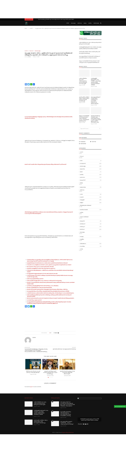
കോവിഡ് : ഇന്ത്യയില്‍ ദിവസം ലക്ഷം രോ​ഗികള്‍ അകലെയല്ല (39, 287)
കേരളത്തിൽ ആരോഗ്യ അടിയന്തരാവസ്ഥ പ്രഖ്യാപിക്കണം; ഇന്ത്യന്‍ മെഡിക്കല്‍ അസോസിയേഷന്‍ (47, 263)
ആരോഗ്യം (90, 169)
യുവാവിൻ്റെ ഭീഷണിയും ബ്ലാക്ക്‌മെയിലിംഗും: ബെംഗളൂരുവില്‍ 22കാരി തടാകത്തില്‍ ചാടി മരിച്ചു (65, 413)
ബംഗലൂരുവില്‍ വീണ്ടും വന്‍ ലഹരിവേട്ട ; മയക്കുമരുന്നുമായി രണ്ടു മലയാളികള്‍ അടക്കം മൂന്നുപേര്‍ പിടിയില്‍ (48, 291)
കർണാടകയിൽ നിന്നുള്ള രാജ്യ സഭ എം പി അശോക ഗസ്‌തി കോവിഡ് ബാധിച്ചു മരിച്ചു (44, 280)
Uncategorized (90, 163)
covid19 (31, 28)
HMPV (90, 160)
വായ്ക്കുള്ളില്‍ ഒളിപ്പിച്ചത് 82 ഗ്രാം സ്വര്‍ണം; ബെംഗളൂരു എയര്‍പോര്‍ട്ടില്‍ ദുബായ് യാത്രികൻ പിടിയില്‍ (96, 81)
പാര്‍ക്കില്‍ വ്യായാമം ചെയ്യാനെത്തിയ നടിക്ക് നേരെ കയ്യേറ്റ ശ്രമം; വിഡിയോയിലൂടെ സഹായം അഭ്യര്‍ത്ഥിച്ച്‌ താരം (50, 293)
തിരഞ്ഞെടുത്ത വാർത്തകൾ (85, 205)
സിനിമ (81, 249)
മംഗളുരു (90, 236)
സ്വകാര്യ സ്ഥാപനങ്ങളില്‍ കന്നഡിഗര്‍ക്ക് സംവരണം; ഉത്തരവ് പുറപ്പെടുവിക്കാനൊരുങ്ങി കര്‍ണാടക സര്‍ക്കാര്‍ (49, 264)
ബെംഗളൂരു (73, 23)
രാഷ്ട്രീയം (82, 239)
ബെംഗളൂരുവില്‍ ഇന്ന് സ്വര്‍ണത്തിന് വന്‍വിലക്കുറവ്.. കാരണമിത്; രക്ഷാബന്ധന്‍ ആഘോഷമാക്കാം (95, 100)
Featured (31, 50)
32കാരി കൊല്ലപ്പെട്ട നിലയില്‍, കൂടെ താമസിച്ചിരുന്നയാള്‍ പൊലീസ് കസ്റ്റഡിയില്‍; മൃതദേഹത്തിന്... (56, 19)
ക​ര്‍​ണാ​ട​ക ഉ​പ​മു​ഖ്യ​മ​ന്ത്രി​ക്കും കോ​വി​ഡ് (35, 278)
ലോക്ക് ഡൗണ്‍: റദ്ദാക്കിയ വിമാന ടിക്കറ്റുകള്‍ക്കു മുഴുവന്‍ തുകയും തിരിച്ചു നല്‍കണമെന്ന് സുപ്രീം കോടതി (45, 164)
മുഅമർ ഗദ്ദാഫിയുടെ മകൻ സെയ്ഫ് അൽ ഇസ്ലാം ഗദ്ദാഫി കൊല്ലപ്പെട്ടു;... (50, 372)
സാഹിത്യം (90, 246)
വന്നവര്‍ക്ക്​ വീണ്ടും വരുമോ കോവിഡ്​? (34, 300)
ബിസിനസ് (90, 229)
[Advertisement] (63, 9)
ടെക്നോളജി (90, 199)
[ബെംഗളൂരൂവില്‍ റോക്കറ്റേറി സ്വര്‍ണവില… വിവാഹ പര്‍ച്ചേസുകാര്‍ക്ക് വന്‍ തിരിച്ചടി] (55, 423)
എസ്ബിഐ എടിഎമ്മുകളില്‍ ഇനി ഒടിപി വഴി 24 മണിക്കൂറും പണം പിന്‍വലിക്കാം (42, 285)
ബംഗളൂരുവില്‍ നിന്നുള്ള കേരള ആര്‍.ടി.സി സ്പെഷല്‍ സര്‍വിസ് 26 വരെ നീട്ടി (42, 273)
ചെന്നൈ (90, 197)
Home (67, 23)
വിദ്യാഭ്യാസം (90, 243)
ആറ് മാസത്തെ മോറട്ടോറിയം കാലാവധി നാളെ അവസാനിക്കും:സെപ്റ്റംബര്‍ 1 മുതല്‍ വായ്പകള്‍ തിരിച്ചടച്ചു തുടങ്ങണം (50, 298)
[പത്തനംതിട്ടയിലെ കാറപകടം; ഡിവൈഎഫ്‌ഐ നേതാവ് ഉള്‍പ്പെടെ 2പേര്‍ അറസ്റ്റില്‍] (84, 73)
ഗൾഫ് (90, 194)
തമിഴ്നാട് (90, 202)
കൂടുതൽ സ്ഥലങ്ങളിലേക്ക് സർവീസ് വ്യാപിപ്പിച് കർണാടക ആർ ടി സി (41, 268)
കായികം (90, 174)
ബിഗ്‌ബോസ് (90, 223)
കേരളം (85, 23)
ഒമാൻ (90, 171)
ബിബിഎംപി (90, 226)
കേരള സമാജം (90, 187)
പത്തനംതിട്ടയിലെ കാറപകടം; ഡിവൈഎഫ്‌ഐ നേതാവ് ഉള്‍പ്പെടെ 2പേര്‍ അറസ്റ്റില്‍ (83, 81)
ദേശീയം (90, 23)
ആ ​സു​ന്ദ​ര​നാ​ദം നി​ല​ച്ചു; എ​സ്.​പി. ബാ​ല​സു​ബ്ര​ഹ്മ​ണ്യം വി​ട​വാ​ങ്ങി (40, 266)
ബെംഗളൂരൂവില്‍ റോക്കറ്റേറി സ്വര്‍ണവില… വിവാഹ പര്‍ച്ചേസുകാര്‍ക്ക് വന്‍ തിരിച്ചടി (66, 423)
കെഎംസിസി (90, 180)
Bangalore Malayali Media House (68, 432)
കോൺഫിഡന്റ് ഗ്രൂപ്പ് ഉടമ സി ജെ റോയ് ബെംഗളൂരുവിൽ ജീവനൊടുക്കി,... (67, 372)
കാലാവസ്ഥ (90, 177)
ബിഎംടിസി (90, 221)
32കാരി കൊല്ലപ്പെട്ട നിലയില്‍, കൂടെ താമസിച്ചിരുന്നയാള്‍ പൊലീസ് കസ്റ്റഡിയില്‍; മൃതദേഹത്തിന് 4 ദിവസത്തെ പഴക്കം (96, 119)
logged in (31, 386)
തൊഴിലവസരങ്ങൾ (90, 209)
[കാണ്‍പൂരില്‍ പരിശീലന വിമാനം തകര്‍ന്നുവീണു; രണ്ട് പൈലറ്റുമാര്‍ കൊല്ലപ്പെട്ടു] (84, 91)
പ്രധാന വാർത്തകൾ (84, 216)
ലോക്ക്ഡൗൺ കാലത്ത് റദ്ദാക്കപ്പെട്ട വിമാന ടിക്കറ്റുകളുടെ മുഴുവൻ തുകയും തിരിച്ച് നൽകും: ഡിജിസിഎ (47, 289)
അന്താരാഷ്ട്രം (96, 23)
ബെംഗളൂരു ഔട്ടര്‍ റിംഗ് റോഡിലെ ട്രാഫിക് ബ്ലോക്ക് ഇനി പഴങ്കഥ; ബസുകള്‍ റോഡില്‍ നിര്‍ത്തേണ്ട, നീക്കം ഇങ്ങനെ (67, 403)
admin (29, 56)
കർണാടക (80, 23)
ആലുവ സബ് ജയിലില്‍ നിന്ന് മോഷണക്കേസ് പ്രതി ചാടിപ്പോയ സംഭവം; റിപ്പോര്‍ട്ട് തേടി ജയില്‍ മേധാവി (84, 118)
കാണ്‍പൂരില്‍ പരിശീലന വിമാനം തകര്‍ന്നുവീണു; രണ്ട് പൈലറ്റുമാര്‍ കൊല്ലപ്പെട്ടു (84, 99)
